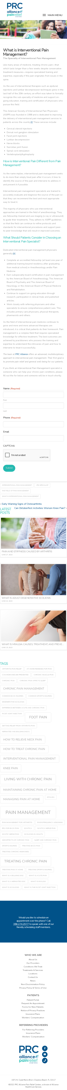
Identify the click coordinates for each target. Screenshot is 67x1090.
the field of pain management (15, 491)
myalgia (51, 797)
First (5, 400)
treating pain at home (12, 869)
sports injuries (9, 846)
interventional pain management (17, 485)
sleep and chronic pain (45, 840)
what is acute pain (38, 875)
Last (5, 411)
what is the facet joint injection (39, 887)
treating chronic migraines (15, 851)
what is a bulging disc (13, 875)
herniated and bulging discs (15, 731)
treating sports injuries (40, 869)
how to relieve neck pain (22, 739)
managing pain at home (21, 799)
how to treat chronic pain (24, 749)
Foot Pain (38, 717)
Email (6, 431)
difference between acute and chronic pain (23, 708)
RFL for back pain (10, 828)
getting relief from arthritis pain (18, 726)
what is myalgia (38, 881)
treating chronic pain (25, 861)
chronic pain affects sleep (32, 680)
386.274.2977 (21, 924)
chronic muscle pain (43, 675)
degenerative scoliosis (13, 702)
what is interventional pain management (20, 496)
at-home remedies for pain (39, 669)
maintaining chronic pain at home (29, 790)
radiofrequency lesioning (50, 822)
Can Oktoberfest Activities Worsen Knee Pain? (39, 508)
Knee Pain (10, 768)
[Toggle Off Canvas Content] (44, 16)
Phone (12, 417)
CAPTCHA (9, 446)
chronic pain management (23, 688)
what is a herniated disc (14, 881)
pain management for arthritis (17, 822)
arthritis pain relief (12, 669)
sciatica (28, 828)
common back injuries (12, 696)
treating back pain (31, 846)
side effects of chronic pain (15, 840)
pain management (28, 812)
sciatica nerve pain (46, 828)
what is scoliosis (10, 887)
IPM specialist (42, 485)
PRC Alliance (21, 354)
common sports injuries (40, 696)
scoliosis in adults (33, 834)
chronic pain (8, 680)
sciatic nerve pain (10, 834)
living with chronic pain (28, 779)
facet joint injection (12, 713)
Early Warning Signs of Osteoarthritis (22, 504)
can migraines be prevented (15, 675)
